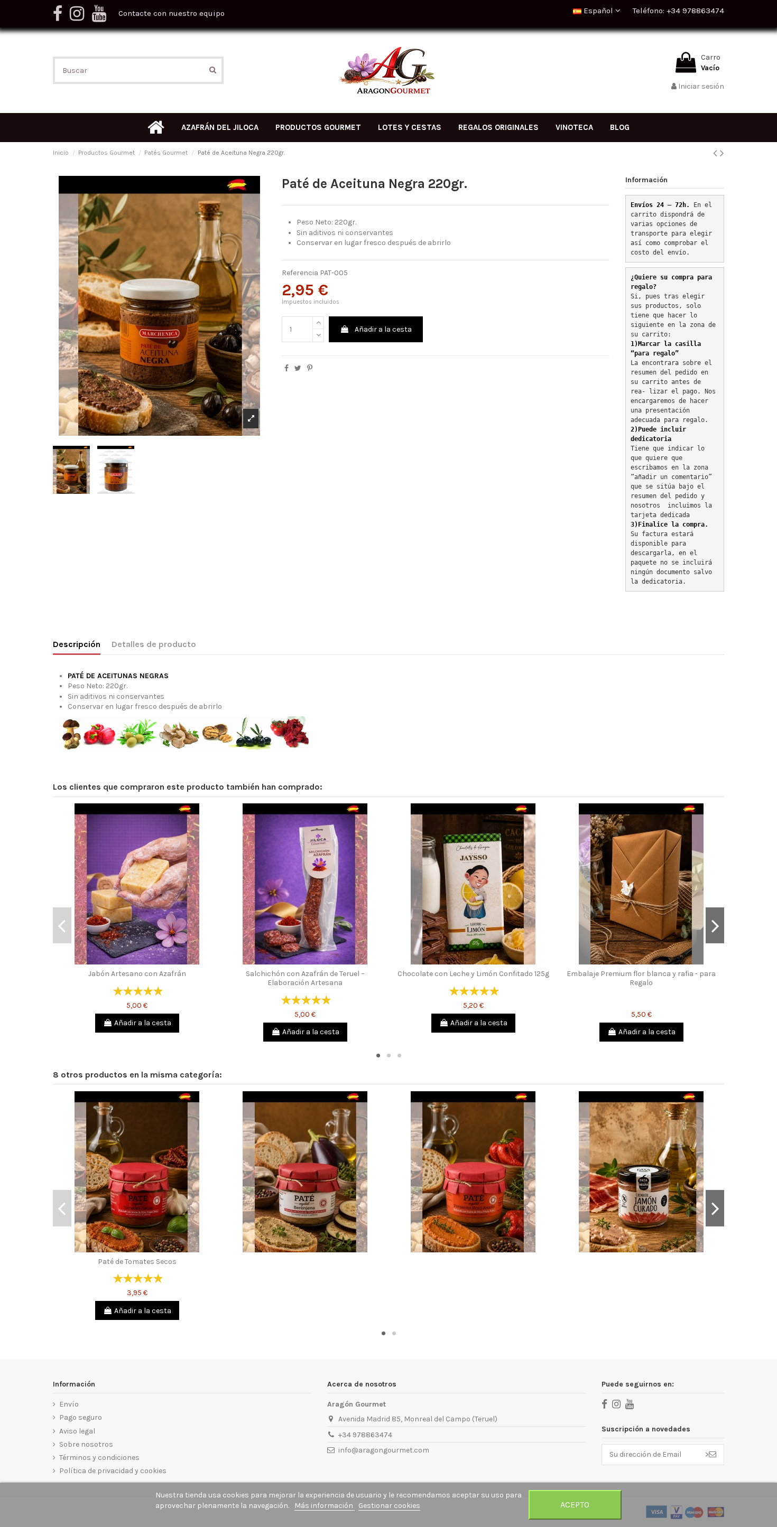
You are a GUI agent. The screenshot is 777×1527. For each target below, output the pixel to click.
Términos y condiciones (99, 1457)
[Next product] (722, 153)
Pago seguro (80, 1417)
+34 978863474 (365, 1434)
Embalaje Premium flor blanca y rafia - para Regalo (641, 978)
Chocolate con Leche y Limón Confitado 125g (473, 973)
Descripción (76, 644)
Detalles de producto (154, 644)
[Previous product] (716, 153)
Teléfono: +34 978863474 (678, 10)
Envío (69, 1404)
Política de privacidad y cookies (112, 1470)
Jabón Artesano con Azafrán (137, 973)
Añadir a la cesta (383, 329)
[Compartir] (286, 368)
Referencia (300, 272)
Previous (62, 925)
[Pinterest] (309, 368)
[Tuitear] (297, 368)
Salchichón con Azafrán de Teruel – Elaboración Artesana (305, 978)
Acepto (574, 1505)
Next (715, 925)
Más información (324, 1505)
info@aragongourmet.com (383, 1450)
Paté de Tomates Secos (137, 1261)
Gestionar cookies (389, 1505)
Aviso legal (77, 1431)
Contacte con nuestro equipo (171, 13)
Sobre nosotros (86, 1444)
